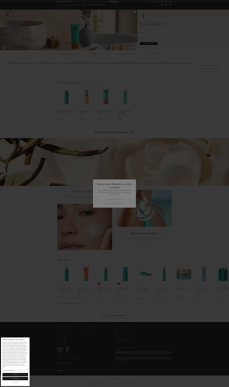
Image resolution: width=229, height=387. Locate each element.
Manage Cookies (15, 382)
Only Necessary (15, 378)
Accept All (15, 374)
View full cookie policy (8, 370)
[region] (15, 361)
